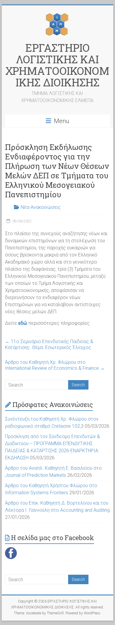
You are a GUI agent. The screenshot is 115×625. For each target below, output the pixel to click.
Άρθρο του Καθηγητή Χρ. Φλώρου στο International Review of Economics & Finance (55, 365)
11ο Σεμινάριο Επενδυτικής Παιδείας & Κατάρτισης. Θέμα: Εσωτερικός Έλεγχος (49, 344)
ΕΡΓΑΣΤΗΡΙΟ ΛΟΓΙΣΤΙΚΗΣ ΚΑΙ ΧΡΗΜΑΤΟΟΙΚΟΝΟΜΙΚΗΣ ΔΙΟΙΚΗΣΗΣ (57, 65)
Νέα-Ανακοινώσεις (41, 207)
